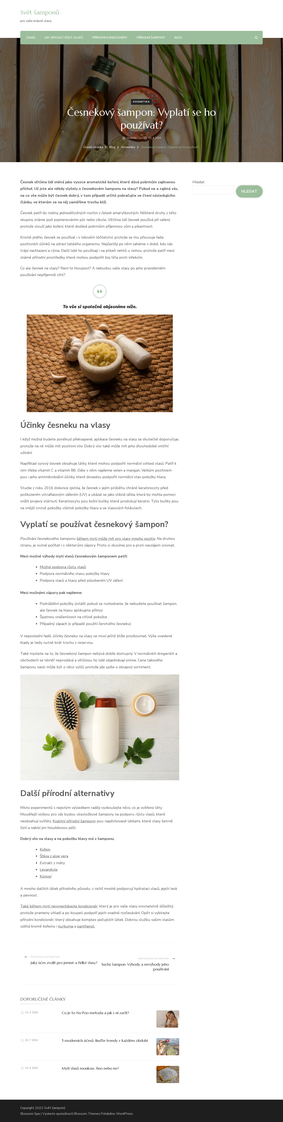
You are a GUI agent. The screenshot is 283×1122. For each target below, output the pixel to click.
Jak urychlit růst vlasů (64, 38)
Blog (178, 38)
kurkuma (65, 926)
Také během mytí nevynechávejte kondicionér (59, 906)
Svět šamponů (39, 12)
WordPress (124, 1113)
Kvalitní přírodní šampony (74, 821)
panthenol (85, 926)
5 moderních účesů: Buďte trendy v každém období (105, 1040)
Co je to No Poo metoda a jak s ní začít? (95, 1012)
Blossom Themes (87, 1113)
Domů (31, 38)
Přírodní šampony (151, 38)
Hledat (198, 182)
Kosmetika (141, 101)
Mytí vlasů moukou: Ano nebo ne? (90, 1068)
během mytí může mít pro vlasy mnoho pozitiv (116, 538)
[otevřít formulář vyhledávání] (256, 37)
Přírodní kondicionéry (109, 38)
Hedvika (131, 138)
